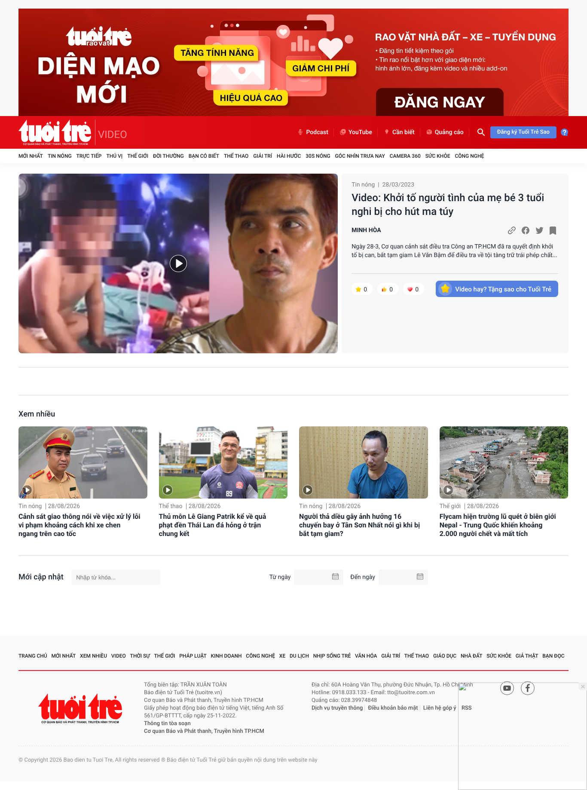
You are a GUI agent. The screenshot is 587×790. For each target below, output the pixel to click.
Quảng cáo (449, 132)
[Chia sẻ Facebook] (525, 230)
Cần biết (403, 132)
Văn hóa (366, 656)
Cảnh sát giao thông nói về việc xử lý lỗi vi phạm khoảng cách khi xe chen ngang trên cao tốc (79, 525)
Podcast (317, 132)
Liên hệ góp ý (439, 708)
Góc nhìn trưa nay (360, 156)
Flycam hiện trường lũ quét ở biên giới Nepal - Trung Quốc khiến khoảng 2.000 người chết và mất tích (498, 525)
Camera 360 (405, 156)
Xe (282, 656)
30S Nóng (318, 156)
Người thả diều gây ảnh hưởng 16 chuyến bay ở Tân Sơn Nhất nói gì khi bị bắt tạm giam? (359, 525)
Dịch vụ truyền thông (337, 708)
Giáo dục (444, 656)
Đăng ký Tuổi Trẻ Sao (523, 132)
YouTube (360, 132)
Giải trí (262, 156)
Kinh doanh (226, 656)
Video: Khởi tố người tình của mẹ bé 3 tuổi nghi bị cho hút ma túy (448, 204)
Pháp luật (193, 656)
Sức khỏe (437, 156)
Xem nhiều (36, 414)
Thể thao (236, 156)
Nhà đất (472, 656)
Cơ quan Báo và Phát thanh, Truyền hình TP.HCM (204, 731)
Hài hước (289, 156)
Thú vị (114, 156)
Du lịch (299, 656)
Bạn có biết (204, 156)
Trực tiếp (89, 156)
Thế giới (137, 156)
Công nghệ (469, 156)
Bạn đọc (553, 656)
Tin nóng (60, 156)
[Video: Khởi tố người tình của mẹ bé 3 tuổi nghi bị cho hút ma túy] (178, 263)
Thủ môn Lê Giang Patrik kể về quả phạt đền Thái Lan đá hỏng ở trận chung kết (212, 525)
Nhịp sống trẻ (332, 656)
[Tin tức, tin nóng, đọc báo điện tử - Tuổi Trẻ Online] (56, 132)
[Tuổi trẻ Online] (81, 708)
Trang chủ (32, 656)
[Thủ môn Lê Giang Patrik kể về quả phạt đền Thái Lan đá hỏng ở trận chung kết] (223, 462)
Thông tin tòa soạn (167, 723)
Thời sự (140, 656)
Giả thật (527, 656)
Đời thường (168, 156)
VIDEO (112, 135)
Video (118, 656)
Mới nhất (30, 156)
